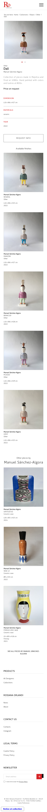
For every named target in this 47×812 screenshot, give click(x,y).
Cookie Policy (9, 751)
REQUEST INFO (23, 138)
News (6, 703)
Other (6, 66)
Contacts (7, 727)
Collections (8, 683)
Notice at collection (12, 809)
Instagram (7, 731)
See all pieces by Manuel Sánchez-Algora (23, 652)
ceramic (6, 114)
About (6, 707)
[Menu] (40, 5)
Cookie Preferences (23, 803)
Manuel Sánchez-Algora (13, 72)
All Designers (9, 678)
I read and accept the (17, 781)
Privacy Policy (9, 755)
